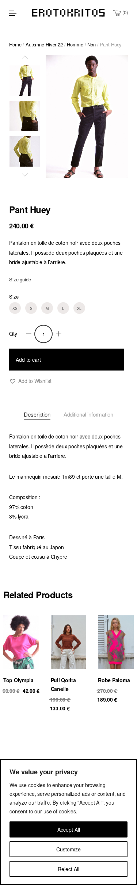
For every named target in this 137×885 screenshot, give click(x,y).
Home (15, 44)
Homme (75, 44)
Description (37, 414)
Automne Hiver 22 (44, 44)
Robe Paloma (114, 680)
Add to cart (28, 359)
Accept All (68, 829)
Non (91, 44)
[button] (30, 381)
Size (13, 296)
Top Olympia (18, 680)
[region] (68, 822)
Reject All (68, 869)
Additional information (88, 414)
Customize (68, 849)
